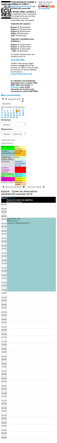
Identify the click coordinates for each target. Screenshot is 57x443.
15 (14, 113)
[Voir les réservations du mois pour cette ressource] (6, 99)
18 (23, 113)
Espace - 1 (11, 198)
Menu (10, 95)
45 (2, 111)
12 (5, 113)
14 (11, 113)
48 (2, 117)
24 (20, 115)
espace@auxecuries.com (21, 6)
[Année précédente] (2, 99)
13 (8, 113)
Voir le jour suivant (35, 187)
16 (17, 113)
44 (2, 109)
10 (20, 111)
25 (23, 115)
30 (17, 117)
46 (2, 113)
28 (11, 117)
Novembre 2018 (14, 99)
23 (17, 115)
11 (23, 111)
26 (5, 117)
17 (20, 113)
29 (14, 117)
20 (8, 115)
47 (2, 115)
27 (8, 117)
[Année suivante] (22, 101)
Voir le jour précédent (12, 187)
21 (11, 115)
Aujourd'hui (6, 103)
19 (5, 115)
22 (14, 115)
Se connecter (44, 8)
